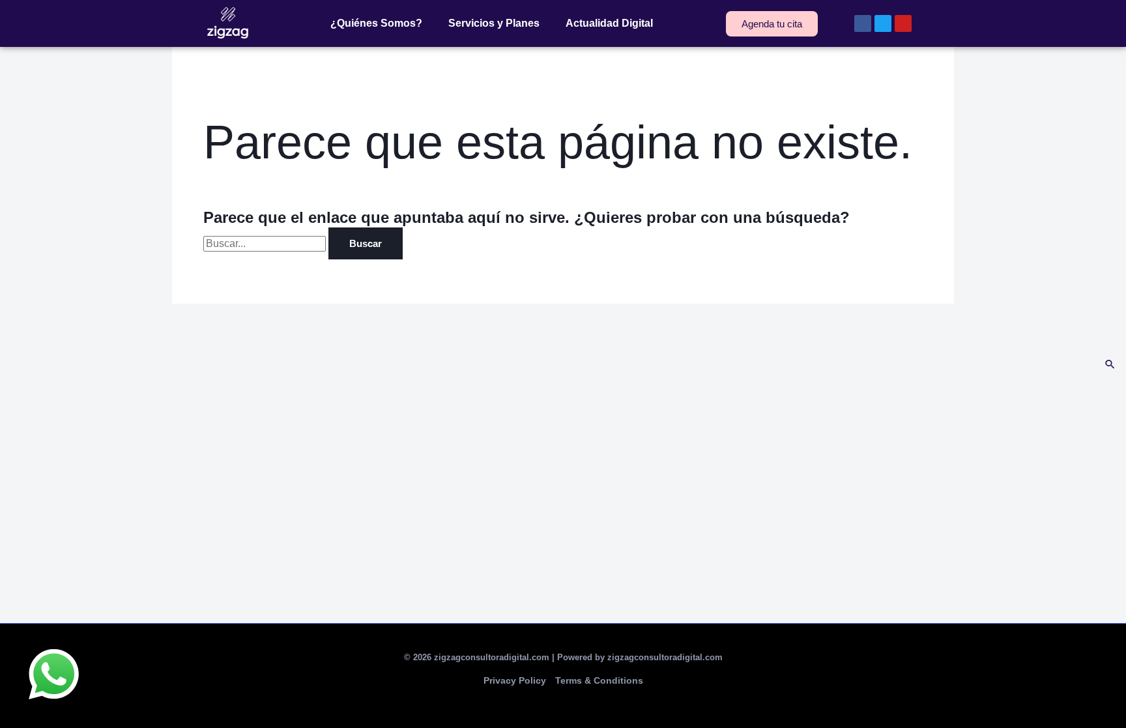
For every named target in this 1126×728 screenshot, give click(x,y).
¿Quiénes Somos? (376, 23)
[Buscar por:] (265, 243)
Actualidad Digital (609, 23)
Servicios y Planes (494, 23)
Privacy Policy (515, 680)
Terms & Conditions (599, 680)
